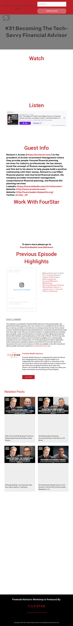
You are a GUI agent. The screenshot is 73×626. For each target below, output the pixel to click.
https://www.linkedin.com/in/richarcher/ (39, 186)
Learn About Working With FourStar (36, 612)
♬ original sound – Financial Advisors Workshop (52, 289)
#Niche (56, 287)
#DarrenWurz (54, 277)
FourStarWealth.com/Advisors (36, 247)
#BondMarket (47, 287)
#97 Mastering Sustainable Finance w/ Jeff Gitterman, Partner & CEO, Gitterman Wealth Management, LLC (52, 487)
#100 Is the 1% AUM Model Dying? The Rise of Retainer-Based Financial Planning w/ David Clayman (19, 438)
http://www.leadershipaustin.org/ (35, 192)
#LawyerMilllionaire (50, 281)
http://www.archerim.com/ (31, 189)
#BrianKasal (47, 283)
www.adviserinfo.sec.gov (42, 346)
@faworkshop (47, 273)
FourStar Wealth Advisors (32, 353)
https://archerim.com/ (39, 154)
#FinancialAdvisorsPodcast (53, 285)
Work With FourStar (36, 202)
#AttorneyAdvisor (49, 279)
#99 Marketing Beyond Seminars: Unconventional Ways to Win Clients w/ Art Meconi (51, 438)
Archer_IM (22, 195)
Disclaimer (13, 319)
